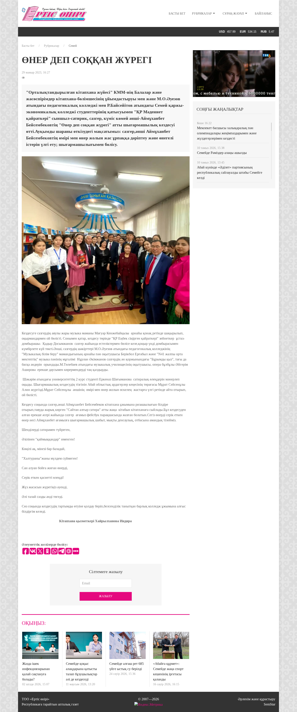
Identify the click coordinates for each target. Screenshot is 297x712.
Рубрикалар (202, 13)
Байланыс (263, 13)
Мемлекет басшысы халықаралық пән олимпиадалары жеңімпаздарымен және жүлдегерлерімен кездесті (227, 133)
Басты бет (177, 13)
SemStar (269, 704)
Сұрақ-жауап (233, 13)
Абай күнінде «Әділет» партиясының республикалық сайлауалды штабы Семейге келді (229, 172)
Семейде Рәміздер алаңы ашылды (222, 153)
